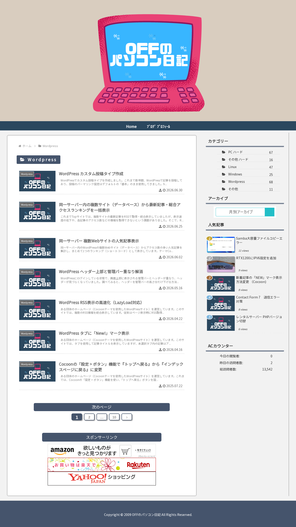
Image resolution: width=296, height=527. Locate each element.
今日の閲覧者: (230, 356)
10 (114, 417)
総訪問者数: (228, 369)
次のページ (101, 407)
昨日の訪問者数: (232, 363)
